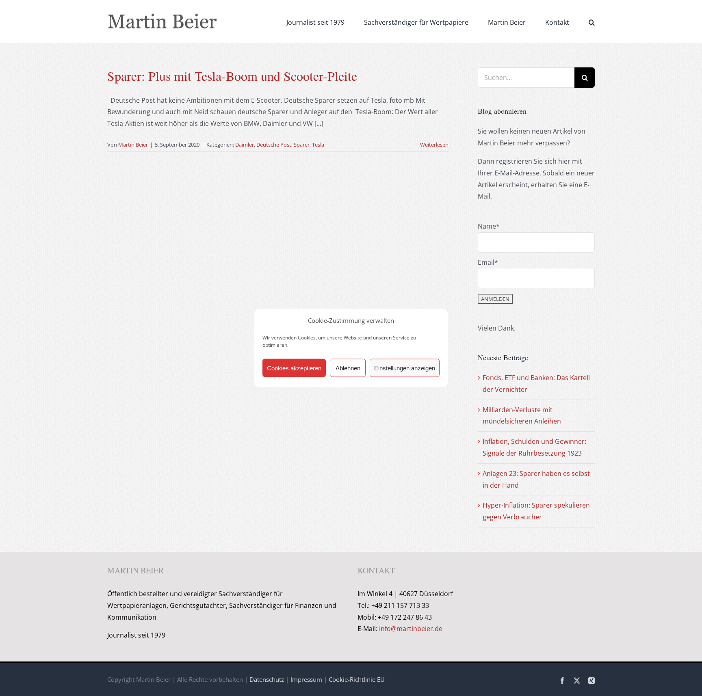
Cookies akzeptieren (294, 367)
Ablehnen (348, 367)
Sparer (302, 144)
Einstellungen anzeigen (404, 367)
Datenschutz (266, 679)
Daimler (244, 144)
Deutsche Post (273, 144)
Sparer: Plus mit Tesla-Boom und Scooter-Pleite (232, 75)
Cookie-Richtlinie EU (357, 679)
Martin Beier (133, 144)
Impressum (306, 679)
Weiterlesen (434, 144)
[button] (592, 21)
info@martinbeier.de (410, 628)
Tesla (318, 144)
